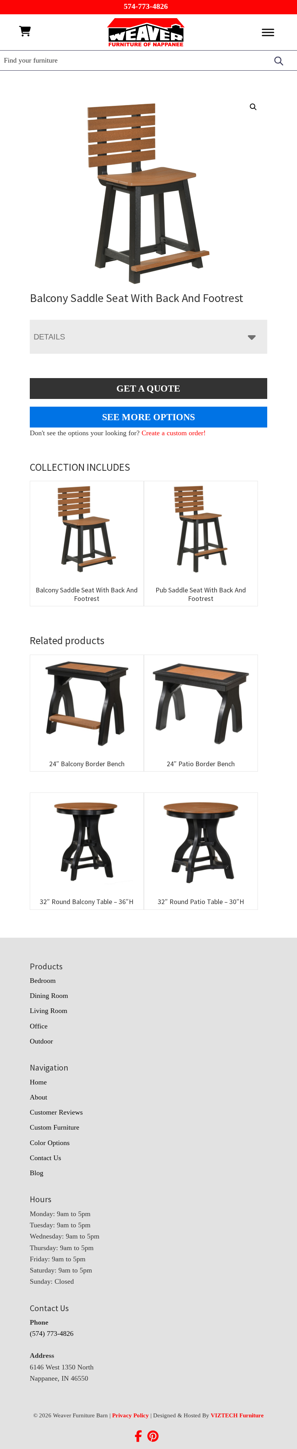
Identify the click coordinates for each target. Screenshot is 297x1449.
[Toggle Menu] (268, 32)
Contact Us (45, 1158)
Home (38, 1082)
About (38, 1097)
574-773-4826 (146, 6)
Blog (36, 1173)
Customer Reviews (56, 1112)
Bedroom (43, 980)
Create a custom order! (174, 433)
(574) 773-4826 (51, 1333)
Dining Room (49, 995)
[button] (253, 107)
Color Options (50, 1143)
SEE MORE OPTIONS (148, 417)
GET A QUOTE (148, 388)
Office (39, 1026)
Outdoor (41, 1041)
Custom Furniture (54, 1127)
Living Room (48, 1011)
